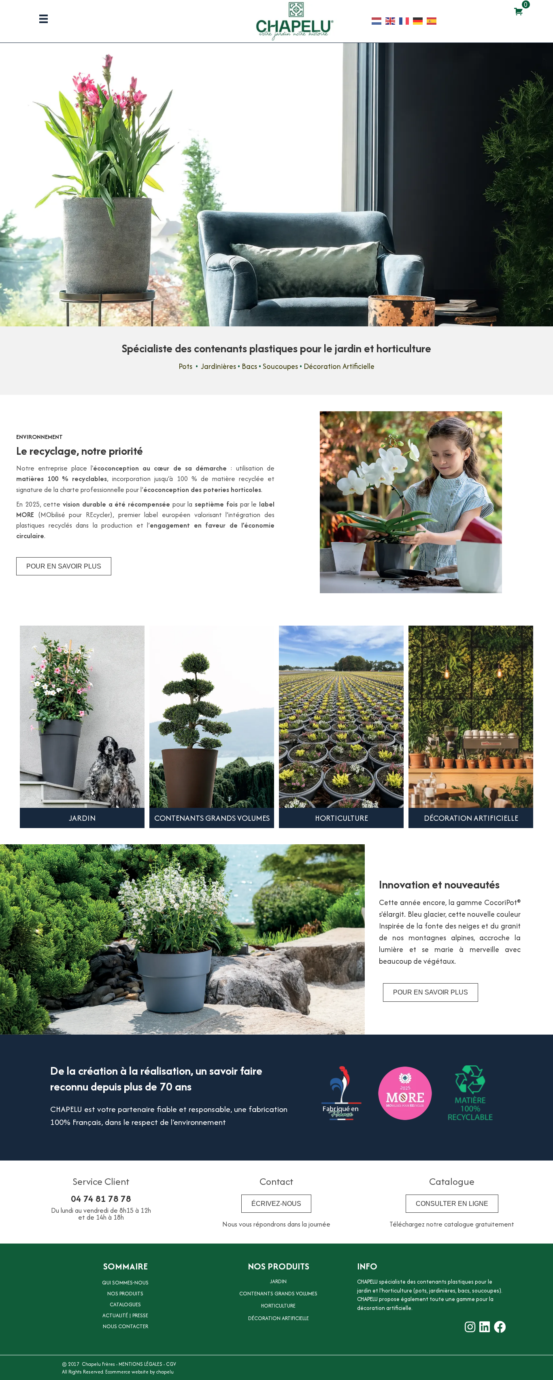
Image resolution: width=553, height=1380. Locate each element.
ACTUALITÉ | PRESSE (125, 1315)
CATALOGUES (125, 1304)
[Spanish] (433, 20)
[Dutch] (378, 20)
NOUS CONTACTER (125, 1326)
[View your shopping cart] (518, 11)
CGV (171, 1364)
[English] (392, 20)
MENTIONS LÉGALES (140, 1364)
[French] (406, 20)
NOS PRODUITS (125, 1293)
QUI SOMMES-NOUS (125, 1282)
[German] (420, 20)
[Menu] (43, 19)
